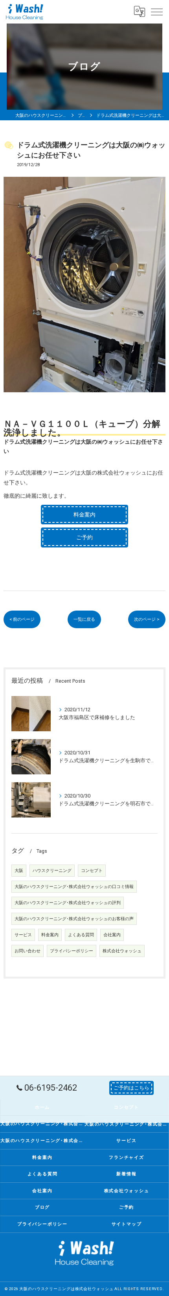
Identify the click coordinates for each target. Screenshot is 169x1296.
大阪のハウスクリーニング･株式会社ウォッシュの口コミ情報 (74, 886)
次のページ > (147, 619)
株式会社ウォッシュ (122, 950)
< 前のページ (22, 619)
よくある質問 (81, 934)
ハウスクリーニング (52, 870)
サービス (23, 934)
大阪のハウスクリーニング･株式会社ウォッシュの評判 (68, 902)
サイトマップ (127, 1224)
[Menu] (156, 11)
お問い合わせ (27, 950)
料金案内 (50, 934)
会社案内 (112, 934)
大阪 (19, 870)
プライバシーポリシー (71, 950)
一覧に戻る (84, 619)
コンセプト (92, 870)
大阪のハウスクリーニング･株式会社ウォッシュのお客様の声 (74, 918)
